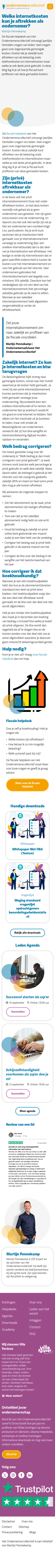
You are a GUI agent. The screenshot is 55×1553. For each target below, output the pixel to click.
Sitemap (24, 1527)
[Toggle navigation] (49, 6)
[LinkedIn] (30, 1475)
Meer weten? (14, 1396)
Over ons (35, 1302)
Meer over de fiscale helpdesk (27, 785)
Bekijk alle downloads (27, 932)
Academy (8, 1330)
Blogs (32, 1532)
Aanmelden (18, 1011)
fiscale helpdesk (16, 133)
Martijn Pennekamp (17, 1259)
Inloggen (35, 1320)
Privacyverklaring (12, 1532)
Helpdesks (9, 1309)
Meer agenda (27, 1111)
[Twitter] (5, 1475)
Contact (34, 1327)
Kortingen (8, 1302)
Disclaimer (8, 1521)
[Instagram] (13, 1475)
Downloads (9, 1323)
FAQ (32, 1334)
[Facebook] (21, 1475)
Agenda (7, 1316)
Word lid (11, 1454)
